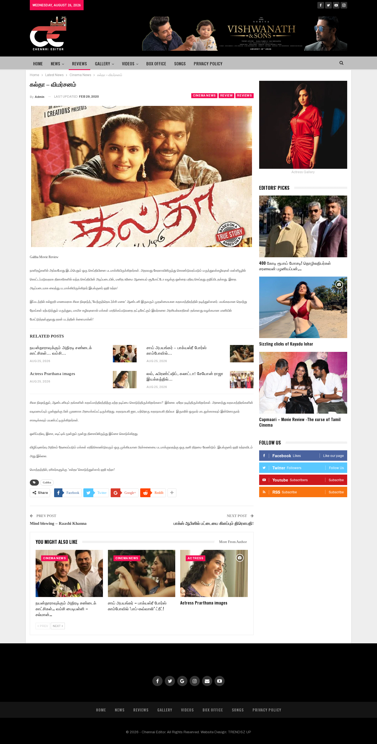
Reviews (79, 63)
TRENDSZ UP (239, 732)
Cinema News (204, 95)
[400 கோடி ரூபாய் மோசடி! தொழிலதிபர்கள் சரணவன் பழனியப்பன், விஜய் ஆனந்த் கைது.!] (303, 226)
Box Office (156, 63)
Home (38, 63)
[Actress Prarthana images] (125, 380)
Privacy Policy (208, 63)
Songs (180, 63)
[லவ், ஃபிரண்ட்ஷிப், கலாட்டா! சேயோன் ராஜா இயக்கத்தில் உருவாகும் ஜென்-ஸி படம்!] (242, 380)
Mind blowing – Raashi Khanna (58, 523)
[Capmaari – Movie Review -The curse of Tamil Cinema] (303, 383)
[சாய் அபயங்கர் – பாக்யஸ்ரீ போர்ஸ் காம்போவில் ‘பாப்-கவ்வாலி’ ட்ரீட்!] (242, 354)
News (55, 63)
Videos (128, 63)
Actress (195, 558)
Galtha (47, 482)
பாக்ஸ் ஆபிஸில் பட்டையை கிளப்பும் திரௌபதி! (214, 523)
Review (226, 95)
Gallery (102, 63)
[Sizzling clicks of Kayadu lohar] (303, 307)
